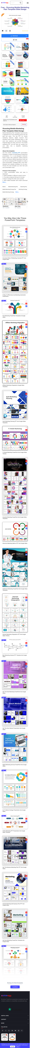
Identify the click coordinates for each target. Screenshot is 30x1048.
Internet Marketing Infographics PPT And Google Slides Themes (14, 635)
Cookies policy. (24, 1045)
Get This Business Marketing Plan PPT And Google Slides (14, 868)
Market (4, 186)
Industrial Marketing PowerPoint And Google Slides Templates (15, 517)
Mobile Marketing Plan (13, 186)
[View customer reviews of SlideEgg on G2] (12, 1015)
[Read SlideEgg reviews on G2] (4, 1015)
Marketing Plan (23, 186)
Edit (21, 39)
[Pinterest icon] (10, 31)
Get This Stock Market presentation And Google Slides (14, 729)
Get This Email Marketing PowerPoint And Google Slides (14, 692)
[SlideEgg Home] (15, 995)
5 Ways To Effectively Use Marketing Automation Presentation (14, 295)
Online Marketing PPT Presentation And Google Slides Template (14, 831)
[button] (26, 227)
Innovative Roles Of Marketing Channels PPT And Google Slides (14, 258)
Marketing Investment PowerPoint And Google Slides (13, 978)
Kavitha (23, 117)
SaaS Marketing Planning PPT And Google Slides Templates (14, 422)
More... (17, 192)
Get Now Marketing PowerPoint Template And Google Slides (13, 941)
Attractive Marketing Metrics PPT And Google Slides (15, 543)
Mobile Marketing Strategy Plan (9, 189)
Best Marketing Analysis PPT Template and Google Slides (15, 656)
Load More (15, 987)
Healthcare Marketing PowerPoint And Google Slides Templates (15, 589)
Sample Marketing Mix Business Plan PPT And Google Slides (13, 904)
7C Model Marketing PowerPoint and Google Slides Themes (15, 453)
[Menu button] (27, 3)
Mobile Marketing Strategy (8, 192)
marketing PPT (16, 152)
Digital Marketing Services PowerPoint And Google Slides (15, 765)
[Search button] (20, 2)
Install (23, 120)
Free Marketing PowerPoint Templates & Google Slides (14, 316)
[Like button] (2, 31)
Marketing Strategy (23, 189)
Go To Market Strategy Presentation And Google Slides (14, 810)
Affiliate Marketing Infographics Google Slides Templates (13, 386)
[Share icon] (6, 31)
